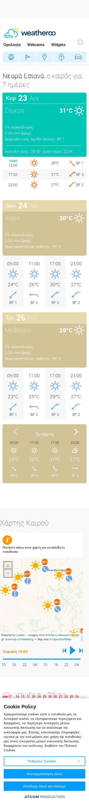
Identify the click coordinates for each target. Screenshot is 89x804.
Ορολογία (12, 45)
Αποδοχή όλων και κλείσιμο (44, 786)
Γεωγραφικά (11, 57)
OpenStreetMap (61, 639)
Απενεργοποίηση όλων (44, 774)
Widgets (58, 45)
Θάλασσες (61, 57)
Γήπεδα (28, 57)
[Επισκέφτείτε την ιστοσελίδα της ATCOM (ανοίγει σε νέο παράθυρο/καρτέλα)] (44, 797)
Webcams (35, 45)
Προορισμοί (44, 57)
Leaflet (20, 635)
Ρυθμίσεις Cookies (42, 761)
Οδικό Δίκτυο (78, 57)
